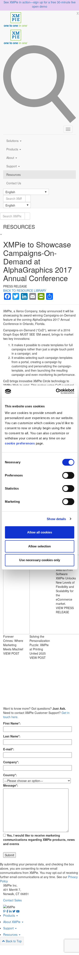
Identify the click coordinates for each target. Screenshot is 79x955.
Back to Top (13, 941)
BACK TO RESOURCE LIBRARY (24, 290)
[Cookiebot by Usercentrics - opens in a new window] (56, 391)
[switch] (68, 475)
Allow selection (39, 546)
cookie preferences (20, 443)
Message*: (10, 785)
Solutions (12, 141)
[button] (26, 192)
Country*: (10, 775)
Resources (13, 174)
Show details (56, 519)
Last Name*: (11, 736)
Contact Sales (12, 900)
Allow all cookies (39, 532)
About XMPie (12, 922)
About (10, 157)
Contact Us (13, 183)
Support (12, 166)
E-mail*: (8, 749)
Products (12, 149)
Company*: (11, 762)
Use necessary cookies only (39, 560)
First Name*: (12, 723)
